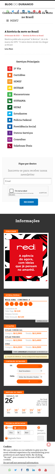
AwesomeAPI (22, 352)
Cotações (10, 326)
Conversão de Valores (15, 361)
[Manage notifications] (49, 444)
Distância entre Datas (15, 423)
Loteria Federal (13, 295)
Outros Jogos (42, 321)
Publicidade (11, 231)
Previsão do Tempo (14, 392)
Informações (27, 221)
